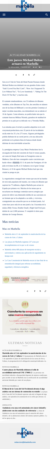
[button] (4, 15)
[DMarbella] (25, 6)
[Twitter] (28, 75)
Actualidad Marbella (25, 55)
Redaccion (15, 67)
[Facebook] (23, 75)
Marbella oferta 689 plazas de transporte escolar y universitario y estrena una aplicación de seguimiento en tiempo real (25, 253)
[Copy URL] (34, 75)
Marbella (16, 163)
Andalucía (7, 405)
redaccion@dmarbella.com (25, 442)
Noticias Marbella (10, 367)
